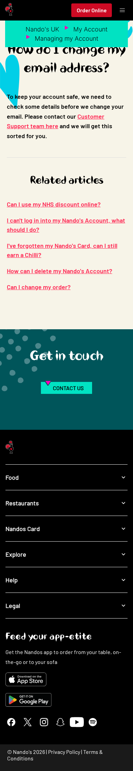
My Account (90, 29)
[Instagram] (44, 722)
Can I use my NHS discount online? (54, 204)
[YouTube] (76, 722)
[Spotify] (93, 722)
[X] (27, 722)
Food (12, 477)
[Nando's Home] (9, 10)
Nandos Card (22, 528)
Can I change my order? (39, 287)
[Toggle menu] (122, 10)
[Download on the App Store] (66, 679)
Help (11, 580)
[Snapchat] (60, 722)
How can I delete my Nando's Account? (59, 271)
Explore (15, 554)
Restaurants (22, 503)
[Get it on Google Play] (66, 700)
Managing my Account (66, 38)
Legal (12, 605)
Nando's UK (42, 29)
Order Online (92, 10)
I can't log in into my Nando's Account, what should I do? (66, 224)
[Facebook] (11, 722)
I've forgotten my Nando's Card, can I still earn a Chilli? (62, 250)
